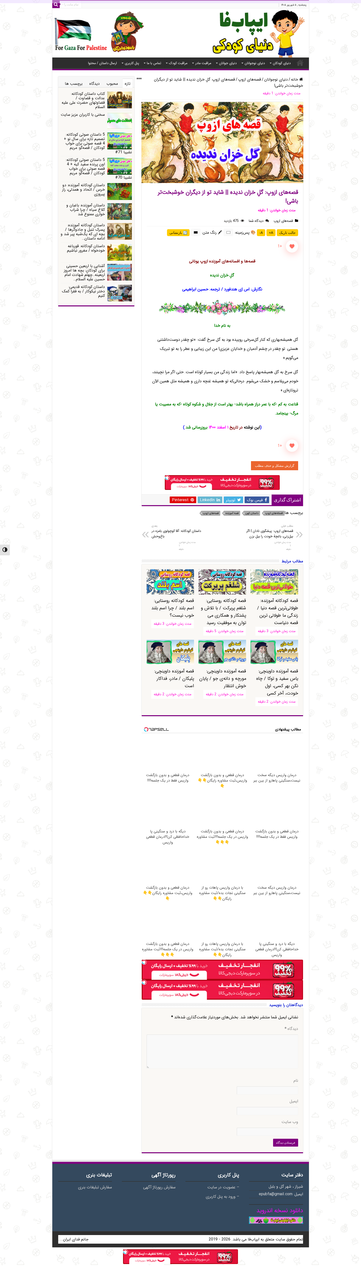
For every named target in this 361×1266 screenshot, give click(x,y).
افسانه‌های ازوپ (274, 513)
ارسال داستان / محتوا (102, 63)
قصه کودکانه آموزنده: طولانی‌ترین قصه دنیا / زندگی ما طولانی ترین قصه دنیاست (277, 611)
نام (295, 1081)
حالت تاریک (287, 233)
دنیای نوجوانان (255, 63)
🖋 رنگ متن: (212, 232)
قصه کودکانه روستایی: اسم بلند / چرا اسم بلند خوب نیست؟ (172, 608)
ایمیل (294, 1101)
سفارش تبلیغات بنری (95, 1187)
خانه (300, 62)
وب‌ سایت (289, 1122)
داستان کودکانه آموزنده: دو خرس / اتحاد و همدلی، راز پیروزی (83, 189)
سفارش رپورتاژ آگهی (159, 1187)
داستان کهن (252, 513)
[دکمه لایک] (292, 246)
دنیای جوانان (228, 63)
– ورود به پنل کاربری (222, 1197)
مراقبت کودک (178, 63)
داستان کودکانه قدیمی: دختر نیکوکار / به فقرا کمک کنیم (83, 291)
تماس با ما (154, 63)
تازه (127, 84)
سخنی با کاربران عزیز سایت (83, 115)
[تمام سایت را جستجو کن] (56, 4)
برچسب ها (74, 84)
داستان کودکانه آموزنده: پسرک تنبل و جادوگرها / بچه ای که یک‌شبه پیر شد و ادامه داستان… (83, 232)
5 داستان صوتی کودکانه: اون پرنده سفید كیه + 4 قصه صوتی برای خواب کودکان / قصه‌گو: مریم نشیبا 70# (99, 169)
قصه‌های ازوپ (249, 79)
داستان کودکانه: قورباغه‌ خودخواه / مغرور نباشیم (86, 248)
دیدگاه (291, 1029)
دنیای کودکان (282, 63)
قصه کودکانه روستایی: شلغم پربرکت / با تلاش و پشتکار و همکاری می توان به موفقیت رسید (223, 611)
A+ (271, 233)
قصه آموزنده (232, 513)
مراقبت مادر (203, 63)
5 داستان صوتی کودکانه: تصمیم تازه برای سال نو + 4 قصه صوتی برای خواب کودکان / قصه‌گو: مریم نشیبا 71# (98, 143)
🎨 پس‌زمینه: (245, 232)
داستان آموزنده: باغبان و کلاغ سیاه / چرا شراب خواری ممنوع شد (85, 209)
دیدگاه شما (256, 221)
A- (261, 233)
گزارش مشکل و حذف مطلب (274, 466)
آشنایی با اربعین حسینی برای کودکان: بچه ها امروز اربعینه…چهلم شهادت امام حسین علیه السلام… (84, 272)
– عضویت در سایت (223, 1187)
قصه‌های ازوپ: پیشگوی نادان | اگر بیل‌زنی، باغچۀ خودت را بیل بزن (269, 531)
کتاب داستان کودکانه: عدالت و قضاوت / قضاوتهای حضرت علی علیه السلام (83, 100)
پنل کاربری (132, 63)
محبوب (112, 84)
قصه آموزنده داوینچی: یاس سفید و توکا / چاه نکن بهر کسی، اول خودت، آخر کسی (277, 682)
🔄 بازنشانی (178, 233)
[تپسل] (167, 477)
